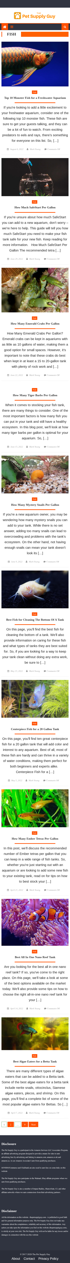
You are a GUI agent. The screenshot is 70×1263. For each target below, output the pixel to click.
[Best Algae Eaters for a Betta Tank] (35, 1033)
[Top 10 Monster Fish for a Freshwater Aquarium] (35, 64)
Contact (29, 1258)
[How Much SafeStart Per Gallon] (35, 177)
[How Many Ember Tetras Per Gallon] (35, 808)
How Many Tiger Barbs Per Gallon (35, 395)
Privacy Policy (48, 1258)
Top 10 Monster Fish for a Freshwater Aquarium (35, 97)
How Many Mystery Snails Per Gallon (35, 504)
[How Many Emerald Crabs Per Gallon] (35, 290)
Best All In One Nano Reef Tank (35, 957)
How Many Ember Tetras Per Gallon (35, 838)
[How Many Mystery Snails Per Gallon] (35, 474)
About (16, 1258)
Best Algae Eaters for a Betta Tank (35, 1061)
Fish (34, 92)
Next (33, 1124)
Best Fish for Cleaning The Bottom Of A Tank (35, 619)
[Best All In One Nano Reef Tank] (35, 922)
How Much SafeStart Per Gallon (35, 207)
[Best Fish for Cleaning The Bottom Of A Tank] (35, 589)
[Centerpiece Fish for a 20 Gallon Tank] (35, 699)
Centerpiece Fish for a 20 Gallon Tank (35, 729)
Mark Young (35, 149)
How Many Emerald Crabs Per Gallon (35, 323)
